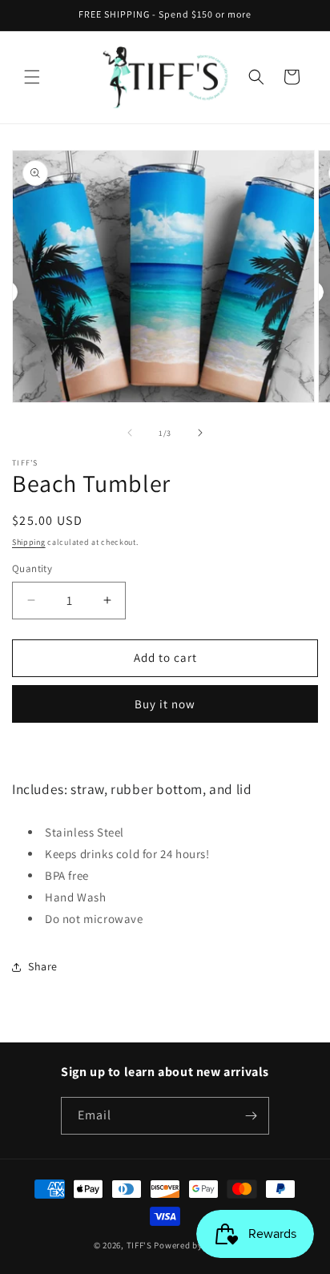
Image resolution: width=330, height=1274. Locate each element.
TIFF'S (139, 1245)
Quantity (32, 568)
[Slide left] (129, 432)
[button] (32, 77)
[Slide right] (200, 432)
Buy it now (165, 704)
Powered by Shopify (195, 1245)
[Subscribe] (250, 1116)
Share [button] (43, 966)
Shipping (29, 542)
